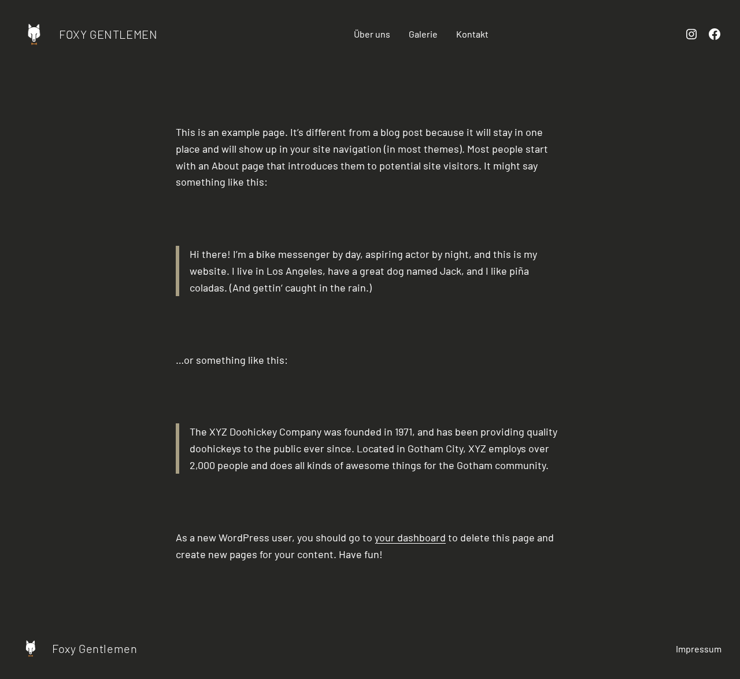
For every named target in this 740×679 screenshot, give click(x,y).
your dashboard (410, 537)
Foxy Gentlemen (108, 34)
